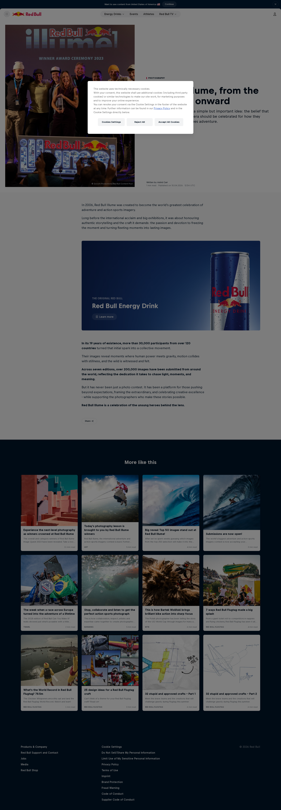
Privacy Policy (162, 108)
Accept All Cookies (169, 122)
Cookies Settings (111, 122)
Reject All (139, 122)
